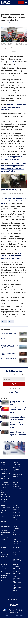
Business (3, 549)
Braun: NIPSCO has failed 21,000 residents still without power (8, 359)
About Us (4, 564)
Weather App (16, 476)
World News (4, 476)
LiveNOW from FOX (16, 513)
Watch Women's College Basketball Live (17, 587)
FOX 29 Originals (16, 527)
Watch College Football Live (16, 570)
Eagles (2, 512)
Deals (2, 553)
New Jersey (4, 469)
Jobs (2, 579)
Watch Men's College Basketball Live (17, 583)
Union (2, 519)
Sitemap (3, 581)
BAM (14, 532)
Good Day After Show (5, 485)
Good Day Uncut (5, 500)
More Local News (5, 473)
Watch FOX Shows (5, 536)
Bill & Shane (16, 536)
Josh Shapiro (16, 490)
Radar (14, 471)
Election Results (16, 486)
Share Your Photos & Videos (5, 538)
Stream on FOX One (16, 565)
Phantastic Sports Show (5, 508)
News (19, 23)
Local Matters (16, 523)
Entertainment (6, 527)
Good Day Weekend (3, 488)
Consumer (3, 551)
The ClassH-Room (5, 532)
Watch (15, 505)
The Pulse (15, 543)
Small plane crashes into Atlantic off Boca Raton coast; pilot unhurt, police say (9, 346)
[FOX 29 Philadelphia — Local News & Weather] (5, 2)
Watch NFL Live (16, 568)
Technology (4, 556)
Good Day (4, 482)
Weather (16, 462)
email (20, 600)
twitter (11, 600)
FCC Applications (5, 572)
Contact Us (4, 568)
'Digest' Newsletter (5, 491)
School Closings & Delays (17, 466)
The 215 (15, 539)
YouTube (15, 521)
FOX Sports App (5, 521)
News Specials (16, 515)
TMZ (2, 534)
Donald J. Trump (17, 488)
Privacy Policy (15, 391)
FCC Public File (4, 570)
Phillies (2, 516)
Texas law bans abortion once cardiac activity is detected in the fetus (13, 201)
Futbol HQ (3, 510)
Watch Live (21, 2)
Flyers (2, 514)
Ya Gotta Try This (5, 496)
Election (15, 484)
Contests (3, 529)
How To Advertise (5, 573)
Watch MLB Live (17, 573)
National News (4, 475)
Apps (2, 566)
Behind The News (17, 534)
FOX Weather (16, 469)
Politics (15, 482)
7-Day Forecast (16, 464)
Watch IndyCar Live (16, 578)
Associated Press (13, 23)
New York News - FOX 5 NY (17, 556)
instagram (14, 600)
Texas (12, 62)
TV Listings (3, 577)
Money (3, 547)
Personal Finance (5, 554)
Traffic (2, 492)
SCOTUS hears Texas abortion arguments (11, 189)
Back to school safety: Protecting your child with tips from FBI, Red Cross (17, 417)
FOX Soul (15, 519)
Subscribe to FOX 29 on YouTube (12, 441)
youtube (17, 600)
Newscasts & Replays (16, 510)
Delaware (3, 471)
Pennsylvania (4, 467)
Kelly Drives (15, 538)
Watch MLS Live (17, 592)
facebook (8, 600)
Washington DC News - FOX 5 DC (17, 559)
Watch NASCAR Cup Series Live (16, 575)
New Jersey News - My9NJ (17, 553)
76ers (2, 518)
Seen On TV (4, 498)
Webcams (15, 517)
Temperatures (16, 472)
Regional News (16, 548)
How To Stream (17, 507)
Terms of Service (15, 392)
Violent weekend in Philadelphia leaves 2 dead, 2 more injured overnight (9, 353)
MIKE (14, 530)
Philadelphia (4, 466)
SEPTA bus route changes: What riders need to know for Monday (9, 332)
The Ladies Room (17, 541)
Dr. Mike (3, 501)
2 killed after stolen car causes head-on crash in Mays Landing (8, 339)
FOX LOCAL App (17, 551)
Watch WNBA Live (17, 590)
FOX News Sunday (5, 478)
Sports (3, 505)
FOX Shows (4, 530)
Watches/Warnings (17, 474)
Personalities (4, 575)
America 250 (4, 464)
